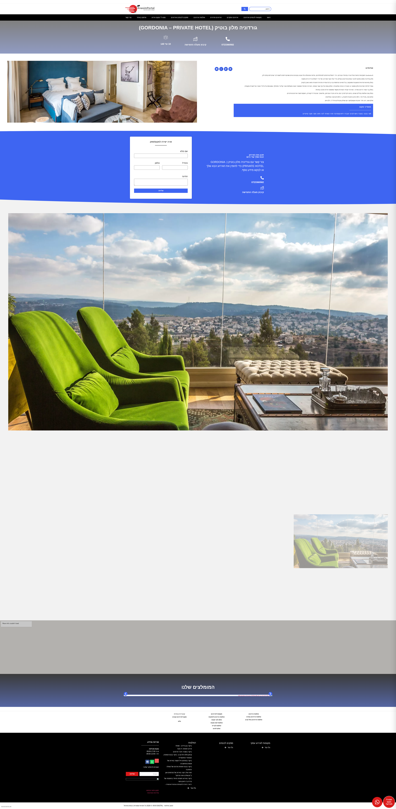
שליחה (160, 191)
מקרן (310, 114)
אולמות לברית (216, 725)
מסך (314, 114)
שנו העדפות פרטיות (6, 806)
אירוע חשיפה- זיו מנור (184, 749)
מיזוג (318, 114)
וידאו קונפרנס (339, 114)
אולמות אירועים (254, 714)
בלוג (179, 721)
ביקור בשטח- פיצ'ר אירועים (182, 752)
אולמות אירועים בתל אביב (253, 719)
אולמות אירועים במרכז (253, 717)
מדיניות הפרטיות (153, 793)
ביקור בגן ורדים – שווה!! (184, 746)
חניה (332, 114)
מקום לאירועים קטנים (179, 717)
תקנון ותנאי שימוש (152, 790)
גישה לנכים (354, 114)
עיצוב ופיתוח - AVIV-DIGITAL (163, 806)
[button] (230, 69)
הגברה (346, 114)
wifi (370, 114)
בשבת (360, 114)
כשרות (327, 114)
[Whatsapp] (152, 762)
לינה (322, 114)
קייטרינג (305, 114)
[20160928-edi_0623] (198, 321)
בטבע (366, 114)
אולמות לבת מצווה (217, 723)
